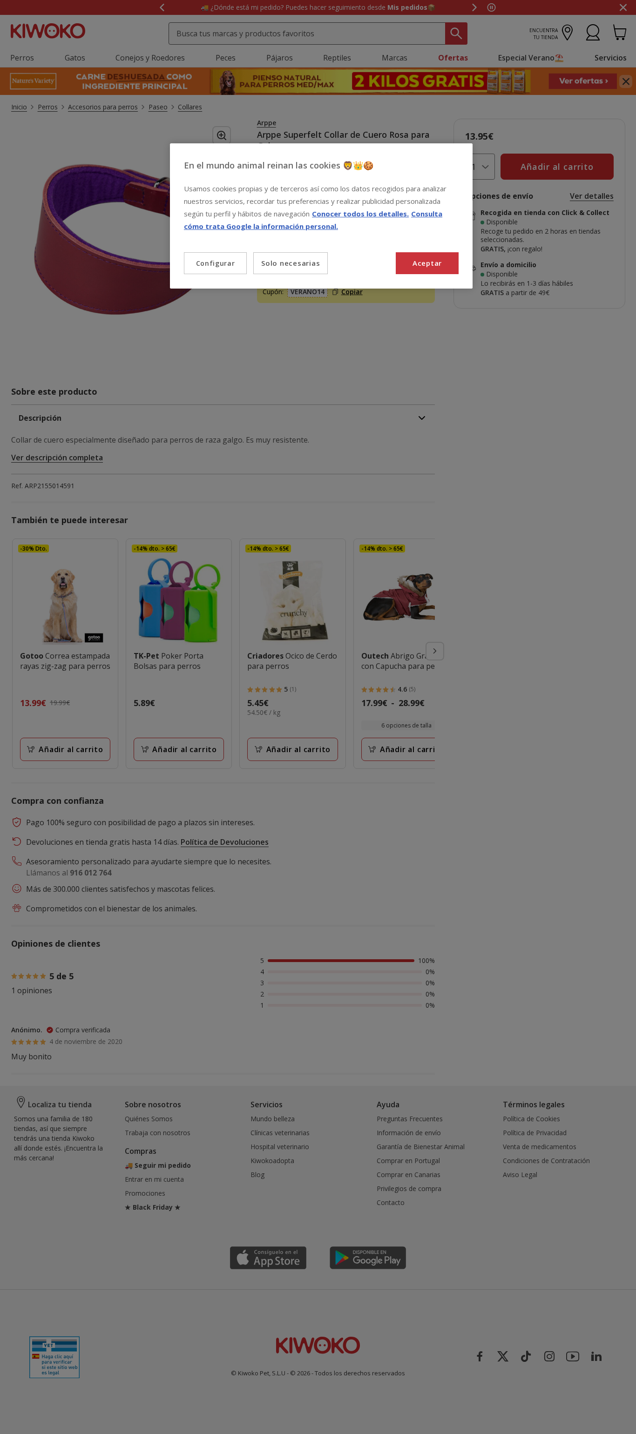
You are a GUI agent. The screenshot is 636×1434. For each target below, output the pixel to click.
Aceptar (427, 263)
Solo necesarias (290, 263)
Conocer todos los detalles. (360, 213)
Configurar (215, 263)
